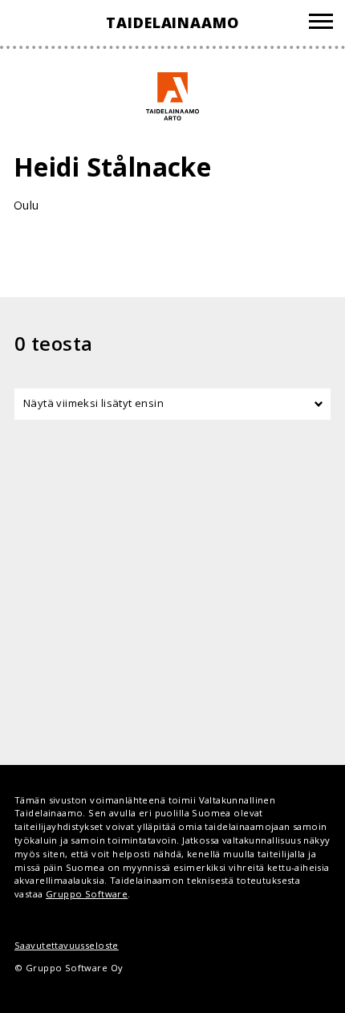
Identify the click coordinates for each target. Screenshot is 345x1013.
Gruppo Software (87, 894)
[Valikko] (321, 24)
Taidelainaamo (172, 22)
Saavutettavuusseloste (66, 945)
